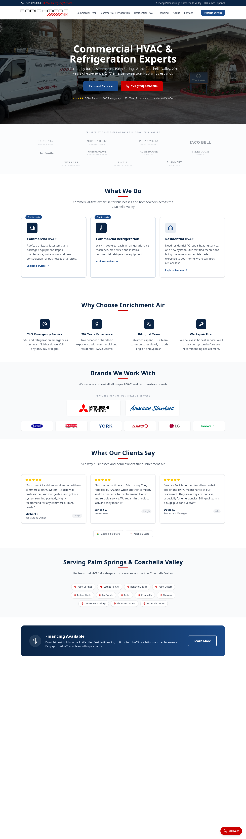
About (176, 12)
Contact (188, 12)
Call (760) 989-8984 (144, 86)
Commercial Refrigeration (115, 12)
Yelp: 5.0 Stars (141, 533)
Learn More (202, 641)
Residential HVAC (143, 12)
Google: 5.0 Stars (110, 533)
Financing (163, 12)
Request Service (213, 12)
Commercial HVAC (87, 12)
